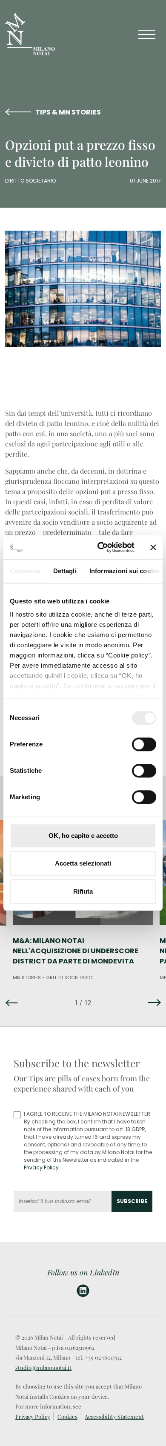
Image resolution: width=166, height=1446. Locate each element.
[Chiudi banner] (153, 547)
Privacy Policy (41, 1167)
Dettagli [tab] (65, 570)
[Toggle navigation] (147, 34)
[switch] (144, 744)
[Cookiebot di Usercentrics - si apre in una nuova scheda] (101, 547)
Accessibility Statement (114, 1416)
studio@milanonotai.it (43, 1367)
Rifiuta (83, 891)
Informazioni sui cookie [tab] (124, 570)
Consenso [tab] (25, 570)
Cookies (67, 1416)
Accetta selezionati (83, 863)
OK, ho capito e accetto (83, 835)
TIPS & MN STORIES (68, 112)
